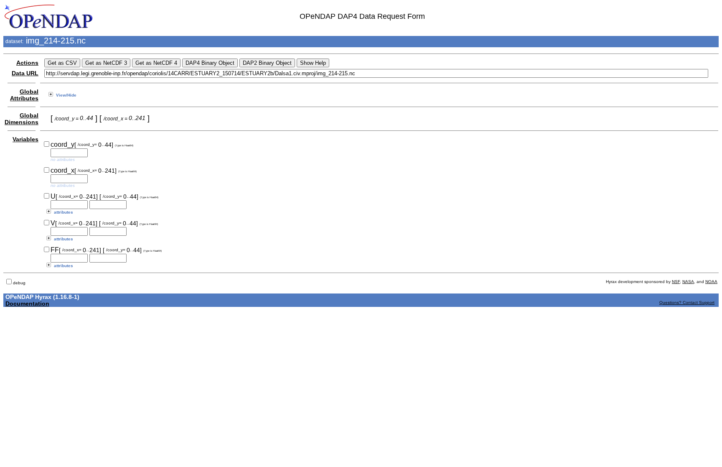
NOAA (711, 281)
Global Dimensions (21, 118)
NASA (688, 281)
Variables (25, 139)
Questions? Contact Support (686, 302)
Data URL (25, 73)
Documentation (27, 303)
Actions (27, 62)
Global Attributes (24, 95)
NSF (676, 281)
